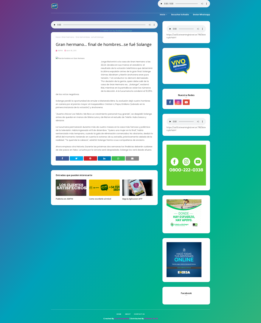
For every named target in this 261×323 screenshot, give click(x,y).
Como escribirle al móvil (100, 198)
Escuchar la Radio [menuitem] (180, 14)
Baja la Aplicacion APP (132, 198)
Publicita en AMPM (64, 198)
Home (118, 314)
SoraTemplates (121, 318)
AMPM (60, 50)
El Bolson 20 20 (151, 318)
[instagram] (178, 102)
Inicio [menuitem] (162, 14)
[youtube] (186, 102)
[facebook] (170, 102)
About (128, 314)
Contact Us (139, 314)
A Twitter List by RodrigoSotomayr (116, 30)
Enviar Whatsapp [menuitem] (201, 14)
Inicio (58, 37)
